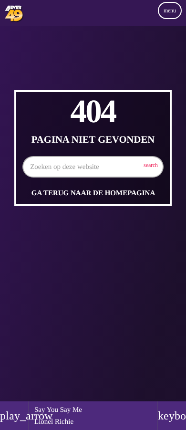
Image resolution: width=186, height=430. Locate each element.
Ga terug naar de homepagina (93, 193)
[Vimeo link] (14, 20)
